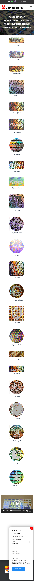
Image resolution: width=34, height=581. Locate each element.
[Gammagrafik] (12, 7)
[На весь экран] (30, 511)
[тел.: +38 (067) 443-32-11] (18, 1)
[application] (17, 504)
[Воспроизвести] (4, 511)
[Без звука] (27, 511)
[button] (17, 504)
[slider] (15, 510)
